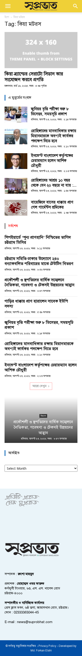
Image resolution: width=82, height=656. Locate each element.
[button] (7, 6)
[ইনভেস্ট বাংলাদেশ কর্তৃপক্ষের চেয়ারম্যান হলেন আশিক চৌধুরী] (16, 161)
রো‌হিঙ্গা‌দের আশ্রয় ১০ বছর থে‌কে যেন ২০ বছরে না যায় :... (54, 183)
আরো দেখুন (39, 386)
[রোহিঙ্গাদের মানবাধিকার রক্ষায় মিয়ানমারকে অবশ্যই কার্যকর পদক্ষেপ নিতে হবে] (16, 136)
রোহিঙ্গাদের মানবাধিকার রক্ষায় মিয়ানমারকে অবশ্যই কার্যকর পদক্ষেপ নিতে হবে (53, 136)
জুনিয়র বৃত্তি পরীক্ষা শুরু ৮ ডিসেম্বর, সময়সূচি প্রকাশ (50, 111)
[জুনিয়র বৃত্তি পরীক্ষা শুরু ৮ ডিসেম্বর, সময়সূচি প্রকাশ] (16, 114)
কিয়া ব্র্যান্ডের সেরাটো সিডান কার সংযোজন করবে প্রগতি (34, 77)
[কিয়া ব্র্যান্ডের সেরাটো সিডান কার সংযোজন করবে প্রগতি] (41, 50)
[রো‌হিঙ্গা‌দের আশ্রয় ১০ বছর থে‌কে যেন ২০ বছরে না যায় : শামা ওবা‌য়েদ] (16, 186)
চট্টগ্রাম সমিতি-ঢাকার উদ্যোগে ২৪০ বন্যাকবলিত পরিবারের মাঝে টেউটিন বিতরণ (39, 261)
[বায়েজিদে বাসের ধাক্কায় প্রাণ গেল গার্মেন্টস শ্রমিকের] (16, 208)
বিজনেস (41, 416)
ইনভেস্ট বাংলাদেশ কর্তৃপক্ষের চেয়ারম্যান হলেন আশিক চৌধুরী (52, 160)
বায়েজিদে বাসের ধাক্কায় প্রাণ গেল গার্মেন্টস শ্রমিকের (52, 205)
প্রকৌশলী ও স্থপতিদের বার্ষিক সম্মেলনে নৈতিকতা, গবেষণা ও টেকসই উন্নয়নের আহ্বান (39, 282)
